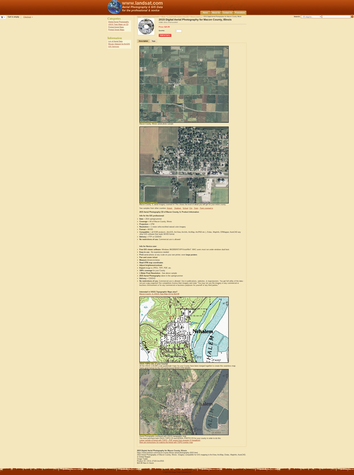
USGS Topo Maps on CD (118, 24)
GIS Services (113, 47)
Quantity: (162, 30)
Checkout (27, 17)
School (185, 208)
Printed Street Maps (116, 30)
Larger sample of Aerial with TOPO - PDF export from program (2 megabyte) (169, 440)
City (190, 208)
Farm (196, 208)
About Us (216, 13)
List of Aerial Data (115, 41)
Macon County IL (196, 16)
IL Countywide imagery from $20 (178, 16)
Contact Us (227, 13)
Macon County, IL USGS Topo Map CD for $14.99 (159, 294)
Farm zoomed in (206, 208)
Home (205, 13)
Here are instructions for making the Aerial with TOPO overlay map (166, 442)
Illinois (163, 16)
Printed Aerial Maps (116, 27)
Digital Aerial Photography (151, 16)
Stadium (178, 208)
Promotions (240, 13)
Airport (170, 208)
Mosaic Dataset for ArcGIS (119, 44)
